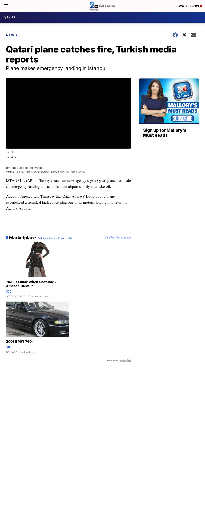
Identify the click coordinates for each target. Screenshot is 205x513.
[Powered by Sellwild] (125, 360)
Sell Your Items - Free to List (54, 238)
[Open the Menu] (6, 6)
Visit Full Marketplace (118, 237)
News (11, 35)
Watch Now (189, 6)
